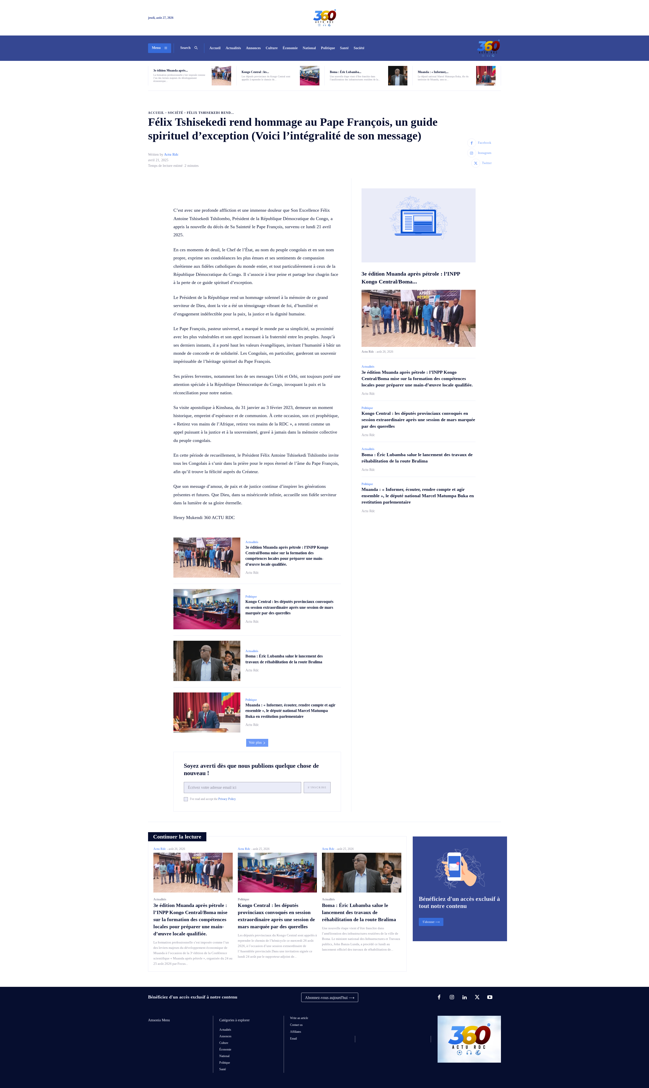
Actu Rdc (171, 154)
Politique (251, 596)
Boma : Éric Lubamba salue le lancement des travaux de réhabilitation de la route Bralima (359, 912)
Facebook (484, 143)
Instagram (484, 153)
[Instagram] (471, 153)
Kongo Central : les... (255, 72)
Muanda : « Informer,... (433, 72)
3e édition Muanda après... (170, 70)
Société (175, 113)
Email (293, 1038)
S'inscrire (317, 787)
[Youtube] (490, 997)
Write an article (299, 1018)
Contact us (296, 1025)
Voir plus (255, 742)
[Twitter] (475, 163)
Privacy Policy (227, 799)
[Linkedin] (464, 997)
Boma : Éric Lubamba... (345, 72)
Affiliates (295, 1031)
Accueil (156, 113)
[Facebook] (471, 142)
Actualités (251, 542)
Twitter (487, 163)
